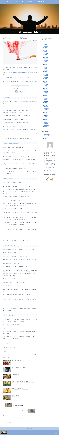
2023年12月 (46, 89)
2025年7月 (46, 63)
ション (50, 149)
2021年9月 (46, 127)
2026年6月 (46, 47)
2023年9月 (46, 94)
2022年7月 (46, 113)
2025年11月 (46, 57)
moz (45, 132)
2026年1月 (46, 54)
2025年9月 (46, 60)
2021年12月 (46, 123)
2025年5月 (46, 65)
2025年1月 (46, 71)
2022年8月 (46, 112)
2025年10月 (46, 58)
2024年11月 (46, 74)
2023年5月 (46, 99)
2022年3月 (46, 119)
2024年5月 (46, 82)
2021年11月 (46, 125)
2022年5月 (46, 116)
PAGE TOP (30, 428)
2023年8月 (46, 95)
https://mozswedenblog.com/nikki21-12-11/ (21, 72)
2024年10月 (46, 75)
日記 (5, 351)
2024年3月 (46, 85)
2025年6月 (46, 64)
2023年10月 (46, 92)
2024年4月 (46, 84)
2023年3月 (46, 102)
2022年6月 (46, 115)
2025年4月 (46, 67)
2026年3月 (46, 51)
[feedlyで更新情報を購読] (50, 179)
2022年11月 (46, 108)
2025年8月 (46, 61)
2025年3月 (46, 68)
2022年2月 (46, 120)
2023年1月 (46, 105)
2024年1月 (46, 88)
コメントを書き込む (20, 418)
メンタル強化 (46, 137)
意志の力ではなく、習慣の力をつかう (20, 89)
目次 (19, 86)
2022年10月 (46, 109)
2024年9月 (46, 77)
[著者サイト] (47, 179)
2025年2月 (46, 70)
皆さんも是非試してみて (18, 92)
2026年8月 (46, 44)
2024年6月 (46, 81)
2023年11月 (46, 91)
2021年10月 (46, 126)
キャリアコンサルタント (48, 135)
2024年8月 (46, 78)
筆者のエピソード (17, 90)
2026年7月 (46, 46)
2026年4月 (46, 50)
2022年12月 (46, 106)
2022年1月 (46, 122)
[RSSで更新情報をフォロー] (52, 179)
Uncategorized (47, 134)
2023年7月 (46, 96)
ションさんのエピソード (18, 91)
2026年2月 (46, 53)
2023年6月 (46, 98)
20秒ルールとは (16, 88)
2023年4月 (46, 101)
